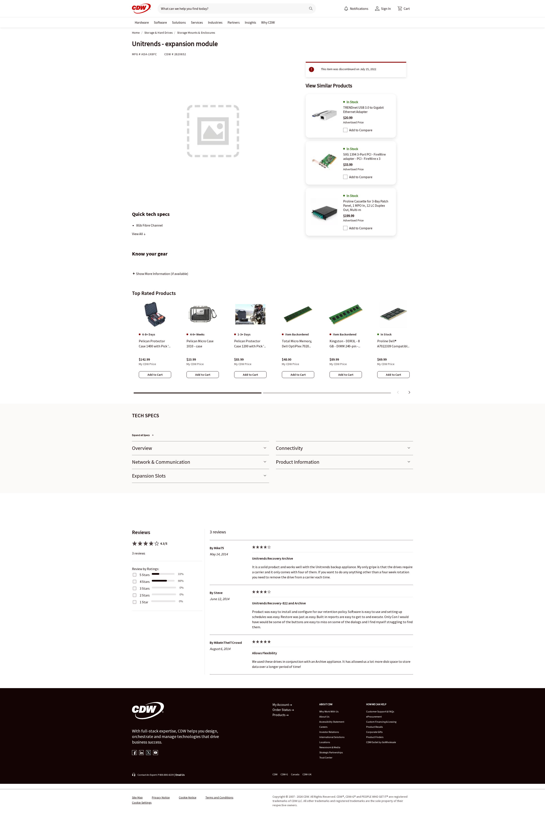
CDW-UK (307, 774)
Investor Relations (329, 732)
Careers (323, 726)
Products (279, 715)
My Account (281, 704)
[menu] (356, 8)
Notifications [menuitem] (359, 8)
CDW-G (284, 774)
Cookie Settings (142, 802)
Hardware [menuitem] (142, 22)
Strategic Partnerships (331, 752)
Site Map (137, 797)
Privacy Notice (161, 797)
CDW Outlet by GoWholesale (381, 742)
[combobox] (230, 8)
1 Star (144, 602)
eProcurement (374, 716)
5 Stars (145, 575)
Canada (295, 774)
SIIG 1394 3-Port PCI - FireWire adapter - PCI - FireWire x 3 (364, 156)
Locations (324, 742)
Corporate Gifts (374, 732)
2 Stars (145, 595)
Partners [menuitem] (234, 22)
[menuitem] (346, 8)
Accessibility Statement (331, 721)
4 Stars (145, 581)
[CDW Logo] (141, 8)
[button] (403, 8)
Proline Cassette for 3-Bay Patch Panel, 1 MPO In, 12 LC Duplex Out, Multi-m (365, 205)
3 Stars (145, 588)
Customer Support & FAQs (380, 711)
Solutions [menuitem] (179, 22)
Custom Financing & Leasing (381, 721)
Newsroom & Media (329, 747)
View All (137, 234)
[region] (272, 348)
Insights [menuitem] (250, 22)
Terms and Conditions (219, 797)
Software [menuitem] (160, 22)
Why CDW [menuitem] (268, 22)
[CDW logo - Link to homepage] (141, 8)
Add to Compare (360, 130)
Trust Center (325, 757)
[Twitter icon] (148, 753)
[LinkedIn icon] (141, 753)
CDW (274, 774)
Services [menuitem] (197, 22)
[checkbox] (345, 130)
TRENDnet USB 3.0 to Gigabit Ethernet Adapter (363, 109)
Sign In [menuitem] (386, 8)
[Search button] (310, 8)
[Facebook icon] (134, 753)
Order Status (281, 710)
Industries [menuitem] (215, 22)
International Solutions (331, 737)
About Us (324, 716)
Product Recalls (374, 726)
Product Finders (374, 737)
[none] (141, 22)
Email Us (180, 774)
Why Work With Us (328, 711)
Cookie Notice (187, 797)
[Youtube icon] (155, 753)
